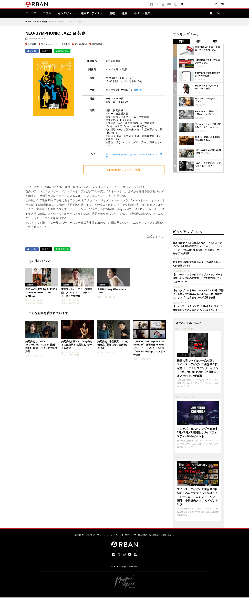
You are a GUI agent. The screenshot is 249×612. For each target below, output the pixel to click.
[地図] (138, 90)
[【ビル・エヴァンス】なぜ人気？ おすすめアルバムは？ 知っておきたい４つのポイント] (186, 166)
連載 (112, 13)
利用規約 (90, 535)
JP (215, 4)
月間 (215, 41)
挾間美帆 (32, 44)
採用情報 (154, 535)
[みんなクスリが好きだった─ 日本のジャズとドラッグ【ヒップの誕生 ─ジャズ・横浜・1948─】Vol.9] (186, 114)
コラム (47, 13)
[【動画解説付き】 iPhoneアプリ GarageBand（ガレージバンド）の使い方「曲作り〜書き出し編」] (186, 63)
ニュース (30, 13)
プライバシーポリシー (108, 535)
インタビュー (66, 13)
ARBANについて (192, 13)
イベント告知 (142, 13)
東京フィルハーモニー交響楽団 (55, 44)
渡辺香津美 (97, 44)
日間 (181, 41)
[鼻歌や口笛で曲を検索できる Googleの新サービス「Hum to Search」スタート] (186, 76)
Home (28, 21)
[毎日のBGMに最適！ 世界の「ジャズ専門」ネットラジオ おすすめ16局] (186, 50)
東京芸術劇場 (81, 44)
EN (222, 4)
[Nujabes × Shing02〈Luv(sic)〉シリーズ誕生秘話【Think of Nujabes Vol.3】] (186, 101)
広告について (129, 535)
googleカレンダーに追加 (126, 169)
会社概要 (79, 535)
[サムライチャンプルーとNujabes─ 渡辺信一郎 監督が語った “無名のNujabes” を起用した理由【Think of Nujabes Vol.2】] (186, 89)
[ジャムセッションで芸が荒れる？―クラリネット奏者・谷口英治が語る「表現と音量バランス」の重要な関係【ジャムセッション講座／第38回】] (186, 127)
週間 (198, 41)
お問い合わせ (167, 535)
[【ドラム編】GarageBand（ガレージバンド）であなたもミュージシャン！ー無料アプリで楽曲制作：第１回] (186, 153)
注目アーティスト (92, 13)
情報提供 (143, 535)
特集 (124, 13)
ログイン (218, 13)
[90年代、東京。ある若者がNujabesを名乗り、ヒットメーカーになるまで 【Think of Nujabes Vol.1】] (186, 140)
